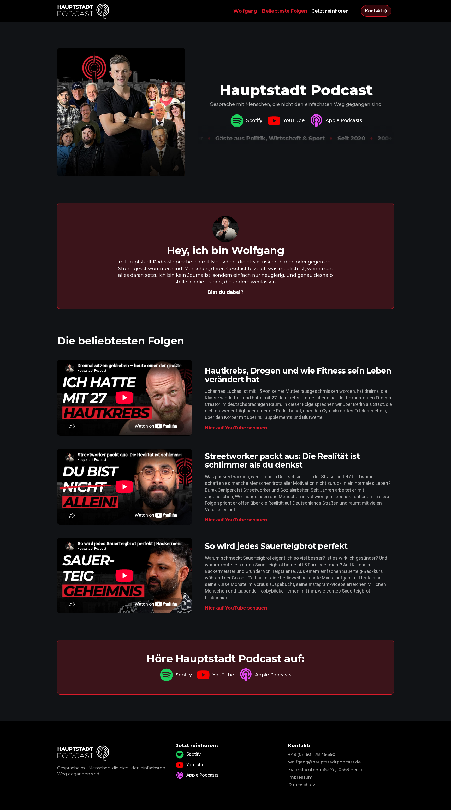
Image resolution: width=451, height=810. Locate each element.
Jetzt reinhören (330, 11)
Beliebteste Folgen (284, 11)
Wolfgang (245, 11)
